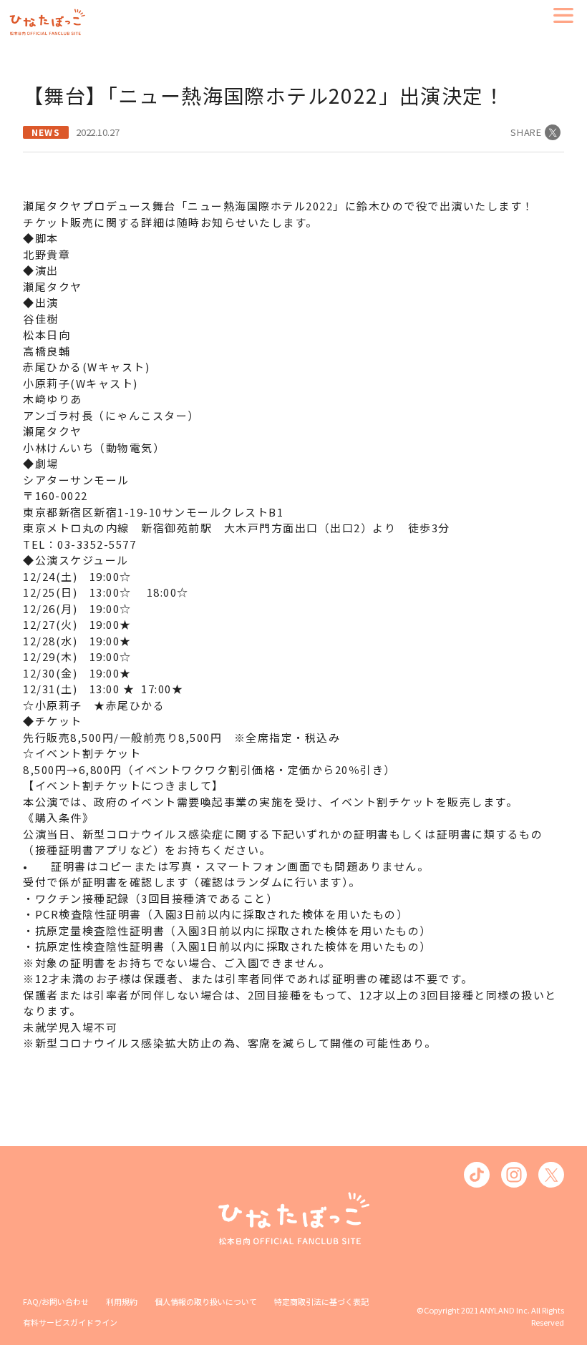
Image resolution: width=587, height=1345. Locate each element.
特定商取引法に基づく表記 (321, 1301)
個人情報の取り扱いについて (206, 1301)
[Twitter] (551, 1175)
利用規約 (121, 1301)
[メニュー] (563, 15)
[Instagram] (514, 1175)
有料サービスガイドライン (70, 1322)
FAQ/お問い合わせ (56, 1301)
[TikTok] (477, 1175)
